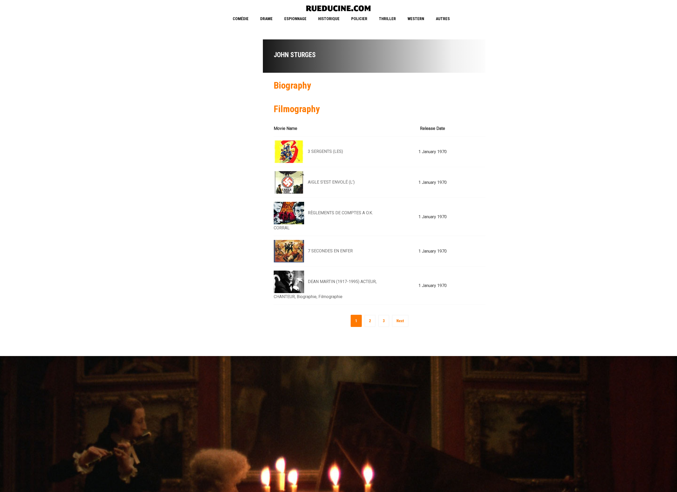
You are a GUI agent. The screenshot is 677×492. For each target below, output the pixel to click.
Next (400, 320)
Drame (266, 18)
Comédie (241, 18)
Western (416, 18)
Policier (359, 18)
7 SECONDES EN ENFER (330, 250)
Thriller (387, 18)
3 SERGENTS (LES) (325, 151)
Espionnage (295, 18)
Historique (329, 18)
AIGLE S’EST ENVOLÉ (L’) (331, 182)
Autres (443, 18)
